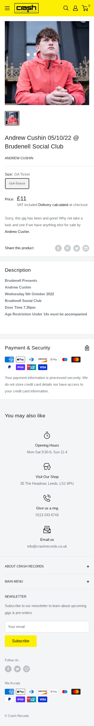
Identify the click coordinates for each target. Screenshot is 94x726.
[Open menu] (7, 8)
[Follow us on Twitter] (17, 669)
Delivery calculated (53, 205)
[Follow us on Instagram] (26, 669)
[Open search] (66, 8)
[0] (85, 8)
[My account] (75, 8)
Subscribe (20, 641)
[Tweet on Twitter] (76, 248)
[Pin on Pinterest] (67, 248)
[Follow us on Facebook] (8, 669)
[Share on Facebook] (58, 248)
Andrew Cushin (19, 158)
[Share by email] (85, 248)
